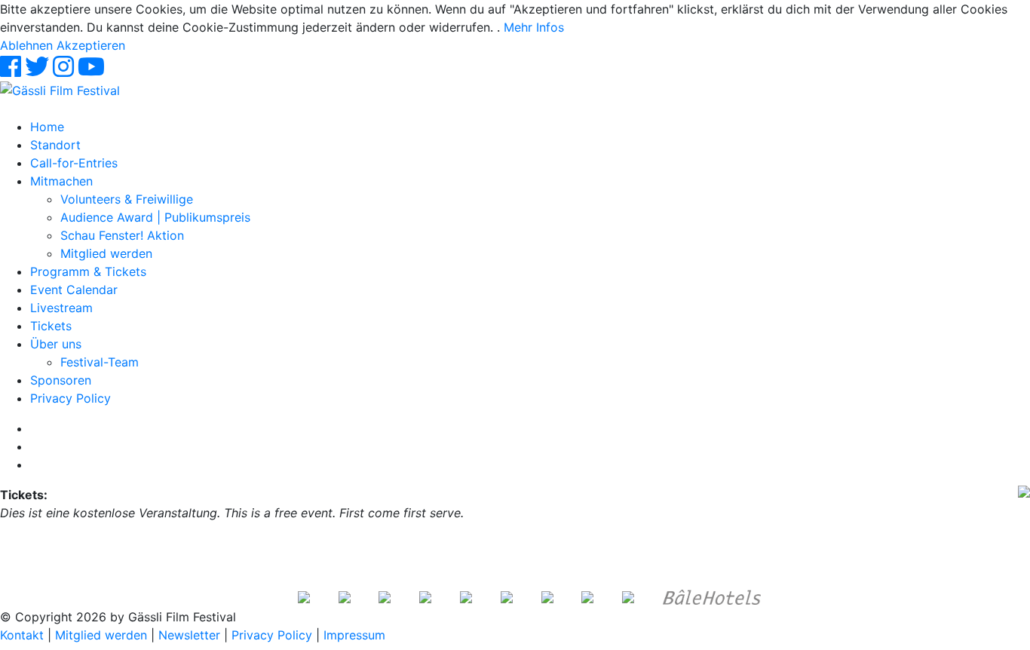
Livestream (61, 307)
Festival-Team (99, 361)
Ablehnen (26, 45)
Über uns (55, 343)
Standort (55, 144)
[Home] (60, 89)
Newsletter (189, 634)
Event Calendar (74, 289)
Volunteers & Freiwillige (126, 199)
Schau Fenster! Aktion (122, 235)
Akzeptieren (91, 45)
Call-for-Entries (74, 162)
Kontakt (22, 634)
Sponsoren (60, 380)
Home (47, 126)
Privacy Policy (70, 398)
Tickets (51, 325)
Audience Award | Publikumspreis (155, 217)
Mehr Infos (534, 27)
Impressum (354, 634)
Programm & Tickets (88, 271)
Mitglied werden (106, 253)
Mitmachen (61, 181)
